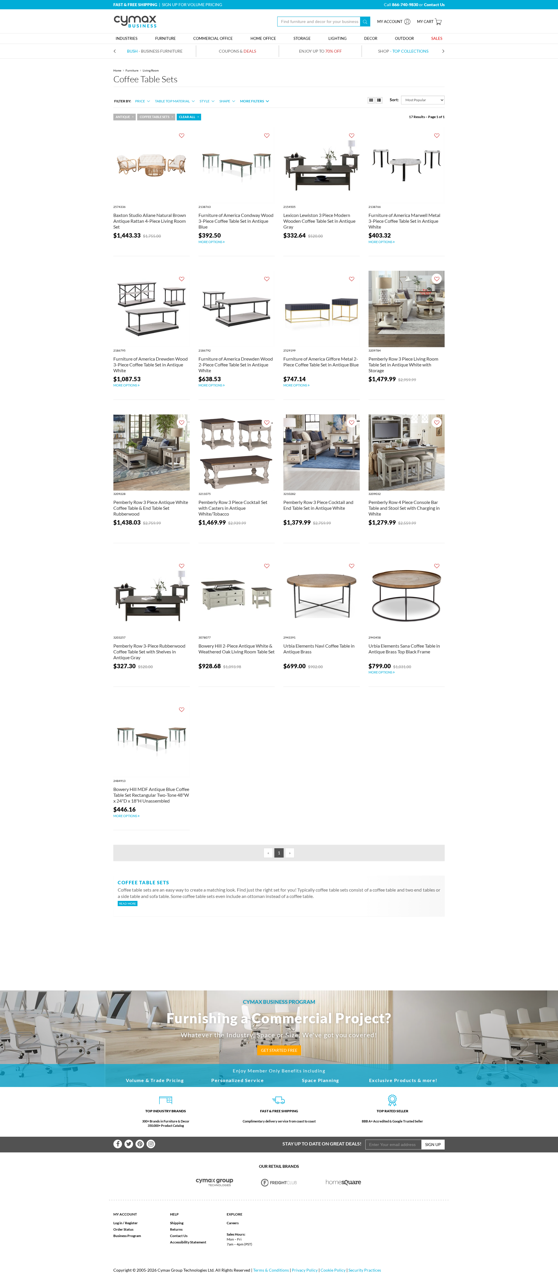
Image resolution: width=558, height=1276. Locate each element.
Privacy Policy (305, 1270)
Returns (176, 1229)
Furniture (132, 70)
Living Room (151, 70)
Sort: (394, 99)
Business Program (127, 1236)
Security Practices (364, 1270)
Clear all (187, 117)
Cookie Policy (333, 1270)
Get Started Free (279, 1050)
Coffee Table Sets (154, 117)
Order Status (123, 1229)
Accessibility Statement (188, 1242)
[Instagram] (150, 1144)
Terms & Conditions (271, 1270)
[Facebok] (117, 1144)
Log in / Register (125, 1223)
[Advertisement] (279, 944)
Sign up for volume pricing (192, 4)
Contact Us (178, 1236)
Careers (233, 1223)
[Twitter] (128, 1144)
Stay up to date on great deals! (322, 1143)
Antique (123, 117)
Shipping (176, 1223)
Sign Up (433, 1144)
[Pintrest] (139, 1144)
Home (117, 70)
